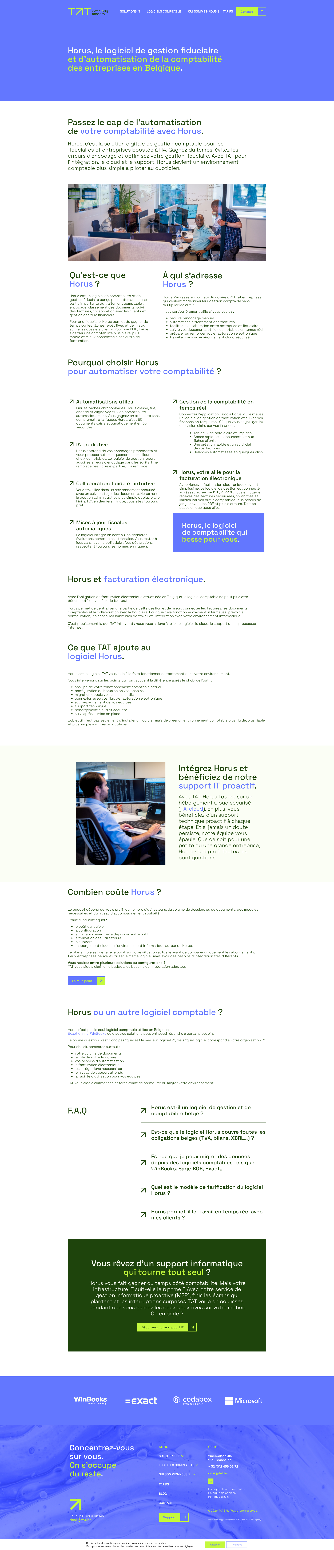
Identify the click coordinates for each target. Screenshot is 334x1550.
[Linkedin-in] (210, 1481)
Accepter (215, 1544)
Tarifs (228, 11)
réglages (188, 1546)
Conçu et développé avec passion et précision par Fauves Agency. (234, 1520)
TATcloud (192, 808)
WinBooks (98, 1033)
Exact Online (78, 1033)
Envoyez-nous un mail (88, 1518)
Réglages (237, 1544)
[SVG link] (88, 11)
